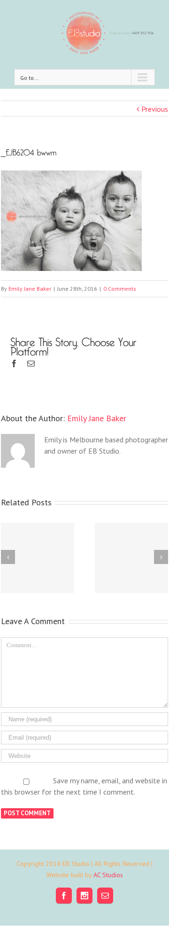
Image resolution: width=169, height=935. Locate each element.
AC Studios (108, 875)
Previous (154, 109)
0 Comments (119, 288)
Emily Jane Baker (29, 288)
